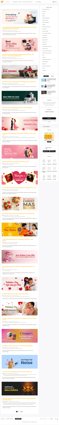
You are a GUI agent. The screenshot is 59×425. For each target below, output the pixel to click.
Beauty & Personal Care (46, 26)
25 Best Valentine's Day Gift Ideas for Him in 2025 (15, 161)
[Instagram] (49, 418)
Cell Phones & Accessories (26, 1)
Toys (43, 55)
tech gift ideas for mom (19, 58)
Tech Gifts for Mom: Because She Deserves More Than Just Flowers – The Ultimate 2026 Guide (18, 55)
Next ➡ (22, 411)
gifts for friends (19, 31)
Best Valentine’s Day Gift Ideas (20, 296)
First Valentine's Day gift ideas (24, 137)
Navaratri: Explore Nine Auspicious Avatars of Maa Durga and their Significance (19, 399)
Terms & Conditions (9, 418)
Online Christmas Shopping (21, 216)
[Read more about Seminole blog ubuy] (2, 2)
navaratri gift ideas (30, 403)
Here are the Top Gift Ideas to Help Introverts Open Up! (17, 371)
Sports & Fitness (45, 20)
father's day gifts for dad (16, 110)
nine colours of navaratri (29, 404)
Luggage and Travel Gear (46, 59)
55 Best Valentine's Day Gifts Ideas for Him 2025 (15, 294)
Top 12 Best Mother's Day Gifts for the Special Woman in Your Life (18, 267)
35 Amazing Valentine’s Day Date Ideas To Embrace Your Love (19, 187)
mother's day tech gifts (12, 58)
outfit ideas (16, 190)
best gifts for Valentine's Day (16, 137)
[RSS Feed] (55, 419)
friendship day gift (13, 31)
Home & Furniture (45, 31)
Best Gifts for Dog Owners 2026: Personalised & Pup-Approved (19, 81)
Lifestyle (43, 24)
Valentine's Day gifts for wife (8, 137)
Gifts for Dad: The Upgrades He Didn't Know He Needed (17, 107)
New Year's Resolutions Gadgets (17, 348)
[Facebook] (44, 418)
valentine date (9, 190)
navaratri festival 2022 (24, 403)
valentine (5, 190)
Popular (46, 76)
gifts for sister (15, 243)
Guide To (43, 57)
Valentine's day (27, 296)
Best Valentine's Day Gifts (10, 322)
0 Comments (15, 30)
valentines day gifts (7, 164)
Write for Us (18, 418)
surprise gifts (11, 164)
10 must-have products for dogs (47, 102)
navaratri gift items (13, 402)
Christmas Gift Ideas (7, 216)
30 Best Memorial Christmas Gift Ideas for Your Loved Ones (18, 213)
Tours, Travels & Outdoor (46, 33)
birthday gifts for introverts (10, 375)
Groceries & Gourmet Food (46, 46)
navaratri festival (18, 403)
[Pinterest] (48, 418)
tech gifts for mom (6, 58)
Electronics (20, 1)
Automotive (44, 63)
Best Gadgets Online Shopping (8, 348)
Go (36, 2)
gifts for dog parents (22, 84)
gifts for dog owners (7, 84)
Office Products (45, 48)
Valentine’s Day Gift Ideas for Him (11, 296)
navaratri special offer (18, 404)
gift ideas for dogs (16, 84)
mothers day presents (7, 270)
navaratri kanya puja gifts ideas (9, 404)
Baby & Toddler (45, 39)
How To (43, 68)
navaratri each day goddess (11, 403)
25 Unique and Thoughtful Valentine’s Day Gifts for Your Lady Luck (18, 134)
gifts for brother (10, 243)
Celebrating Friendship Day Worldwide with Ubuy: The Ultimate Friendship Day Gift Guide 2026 (19, 28)
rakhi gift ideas (6, 243)
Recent (52, 76)
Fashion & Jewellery (45, 22)
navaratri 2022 (18, 402)
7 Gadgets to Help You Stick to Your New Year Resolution (17, 345)
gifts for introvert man (17, 375)
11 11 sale (53, 102)
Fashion (43, 13)
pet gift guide (12, 84)
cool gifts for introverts (24, 375)
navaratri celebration (23, 402)
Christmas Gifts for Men (13, 216)
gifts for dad (11, 110)
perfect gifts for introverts (7, 374)
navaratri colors (29, 402)
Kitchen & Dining (45, 61)
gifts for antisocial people (28, 374)
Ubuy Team (10, 30)
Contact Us (3, 418)
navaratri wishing (23, 404)
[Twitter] (46, 418)
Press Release (44, 35)
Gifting (43, 15)
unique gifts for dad (23, 110)
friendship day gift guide (7, 31)
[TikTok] (57, 418)
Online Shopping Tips (15, 1)
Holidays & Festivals (45, 9)
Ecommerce (44, 28)
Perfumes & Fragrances (46, 66)
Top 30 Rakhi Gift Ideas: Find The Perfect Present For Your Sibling (17, 240)
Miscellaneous (44, 37)
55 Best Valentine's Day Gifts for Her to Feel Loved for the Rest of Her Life (19, 319)
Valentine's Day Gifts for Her (18, 322)
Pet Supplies (44, 44)
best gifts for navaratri (7, 402)
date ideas (12, 190)
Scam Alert (44, 70)
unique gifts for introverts (20, 374)
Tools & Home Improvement (47, 50)
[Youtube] (51, 418)
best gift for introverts (14, 374)
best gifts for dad (6, 110)
